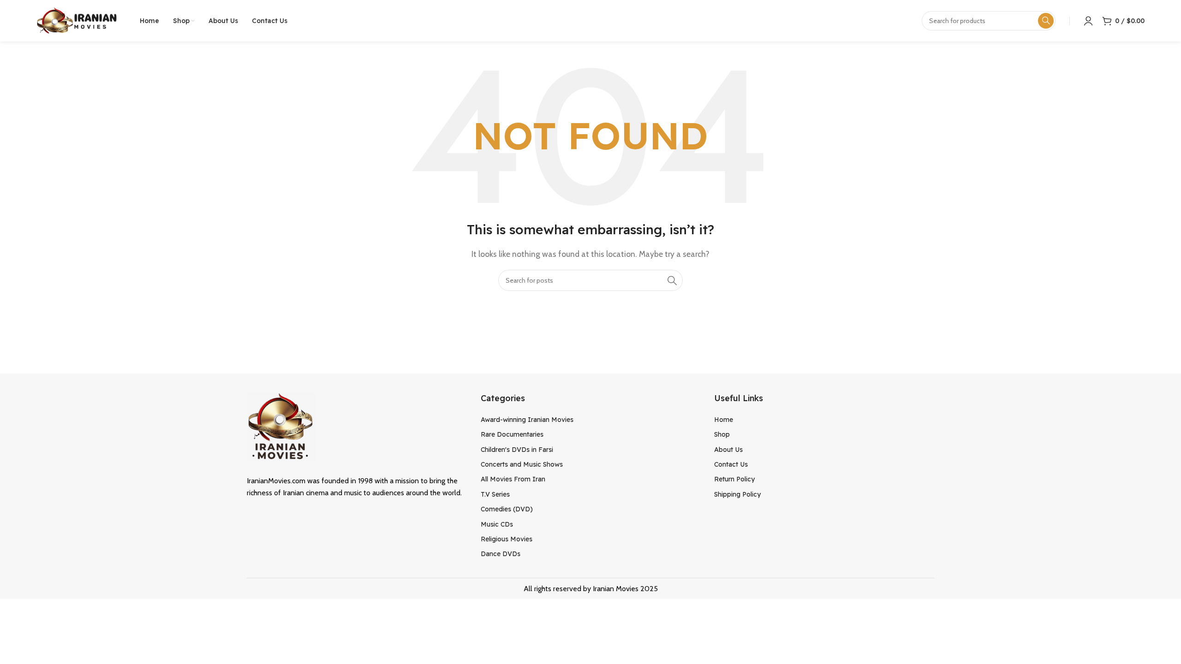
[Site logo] (76, 20)
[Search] (672, 280)
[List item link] (591, 420)
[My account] (1088, 21)
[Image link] (281, 425)
